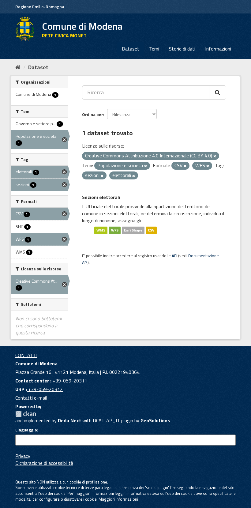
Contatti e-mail (31, 397)
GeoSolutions (155, 420)
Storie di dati (182, 48)
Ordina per (92, 114)
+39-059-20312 (45, 389)
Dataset (130, 48)
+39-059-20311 (69, 380)
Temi (154, 48)
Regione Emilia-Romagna (39, 6)
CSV (151, 230)
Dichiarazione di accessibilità (44, 463)
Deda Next (69, 420)
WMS (100, 230)
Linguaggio (26, 430)
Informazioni (218, 48)
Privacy (22, 456)
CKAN (25, 414)
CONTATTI (26, 355)
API (174, 256)
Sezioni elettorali (101, 197)
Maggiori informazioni (118, 499)
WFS (114, 230)
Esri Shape (133, 230)
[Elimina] (214, 156)
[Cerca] (218, 92)
